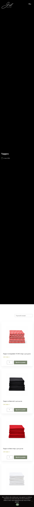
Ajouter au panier (21, 362)
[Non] (32, 501)
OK (17, 504)
